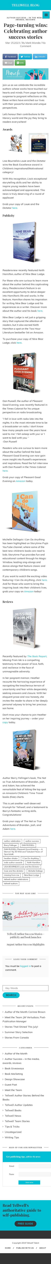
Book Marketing (14, 1073)
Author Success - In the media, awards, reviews (25, 19)
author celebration (12, 841)
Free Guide (25, 1223)
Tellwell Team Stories (17, 1121)
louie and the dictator (13, 871)
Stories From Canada (17, 1037)
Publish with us (25, 1248)
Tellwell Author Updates (19, 1104)
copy (5, 722)
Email (11, 1166)
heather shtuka (11, 858)
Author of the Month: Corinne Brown (25, 1011)
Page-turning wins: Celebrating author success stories (25, 31)
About (42, 1248)
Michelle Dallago (35, 871)
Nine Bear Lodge (31, 875)
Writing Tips (12, 1137)
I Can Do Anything (30, 858)
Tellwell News (13, 1115)
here (14, 207)
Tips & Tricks (12, 1126)
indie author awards (13, 862)
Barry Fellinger (10, 845)
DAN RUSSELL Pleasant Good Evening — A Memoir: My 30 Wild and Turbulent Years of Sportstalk (23, 851)
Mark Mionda (33, 42)
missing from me (11, 875)
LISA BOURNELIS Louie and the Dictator (21, 867)
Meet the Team (13, 1090)
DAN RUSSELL (28, 845)
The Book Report (37, 656)
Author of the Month (16, 1053)
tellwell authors (11, 883)
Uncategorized (13, 1132)
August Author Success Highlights (25, 944)
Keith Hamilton (33, 862)
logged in (25, 966)
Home (8, 1248)
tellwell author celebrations (16, 879)
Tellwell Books (13, 1110)
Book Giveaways (14, 1068)
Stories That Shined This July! (21, 1026)
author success (32, 841)
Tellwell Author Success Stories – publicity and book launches (25, 935)
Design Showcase (15, 1079)
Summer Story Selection (19, 1032)
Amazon (20, 481)
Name (11, 1174)
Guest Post (11, 1084)
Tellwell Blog (25, 5)
